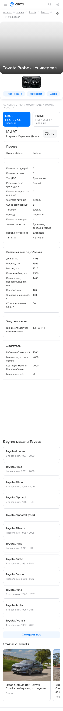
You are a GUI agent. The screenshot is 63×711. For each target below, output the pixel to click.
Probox (45, 12)
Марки (20, 12)
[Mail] (12, 4)
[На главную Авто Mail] (19, 4)
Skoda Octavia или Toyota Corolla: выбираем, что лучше (26, 686)
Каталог (7, 12)
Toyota (32, 12)
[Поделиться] (57, 13)
